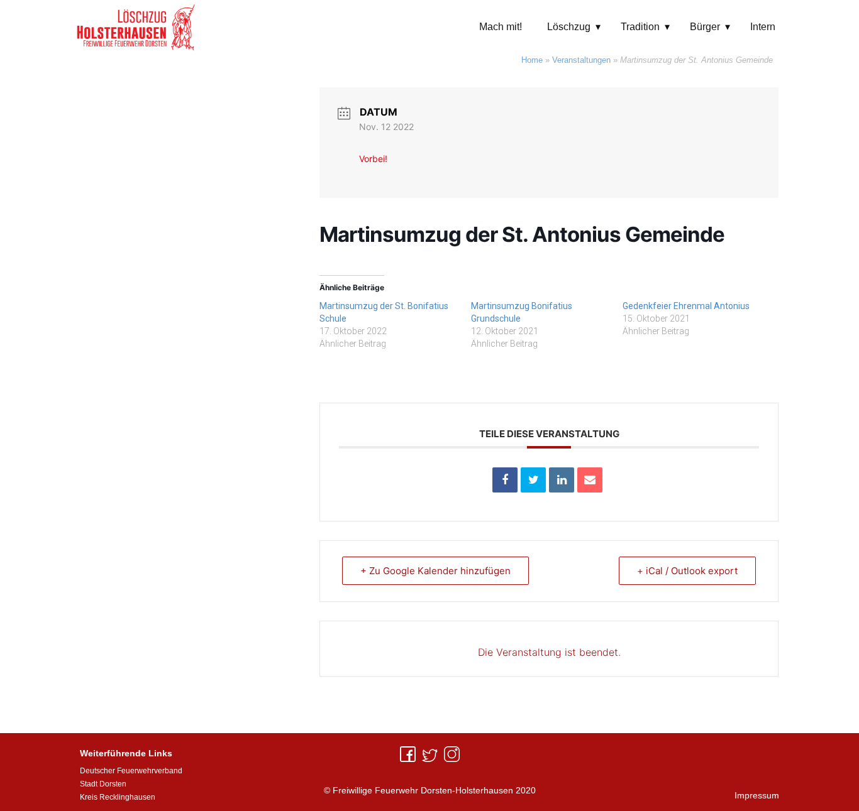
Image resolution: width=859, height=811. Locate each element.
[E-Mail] (589, 480)
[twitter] (430, 754)
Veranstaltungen (581, 60)
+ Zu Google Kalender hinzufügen (435, 571)
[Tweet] (533, 480)
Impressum (756, 795)
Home (532, 60)
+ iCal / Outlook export (687, 571)
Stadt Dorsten (103, 784)
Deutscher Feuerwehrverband (131, 770)
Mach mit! (500, 26)
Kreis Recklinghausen (117, 797)
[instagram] (452, 754)
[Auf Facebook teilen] (505, 480)
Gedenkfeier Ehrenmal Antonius (686, 306)
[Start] (136, 26)
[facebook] (408, 754)
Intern (762, 26)
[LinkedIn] (561, 480)
